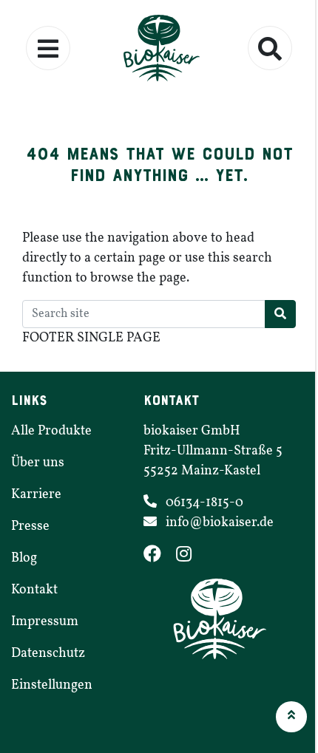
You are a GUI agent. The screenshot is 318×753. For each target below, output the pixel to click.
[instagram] (189, 557)
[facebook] (159, 557)
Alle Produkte (51, 431)
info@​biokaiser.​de (220, 523)
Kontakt (34, 590)
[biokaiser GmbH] (159, 48)
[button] (291, 716)
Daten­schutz (48, 653)
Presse (30, 526)
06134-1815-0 (204, 503)
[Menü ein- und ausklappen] (48, 48)
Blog (24, 558)
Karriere (36, 494)
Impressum (44, 622)
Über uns (37, 463)
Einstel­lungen (51, 685)
